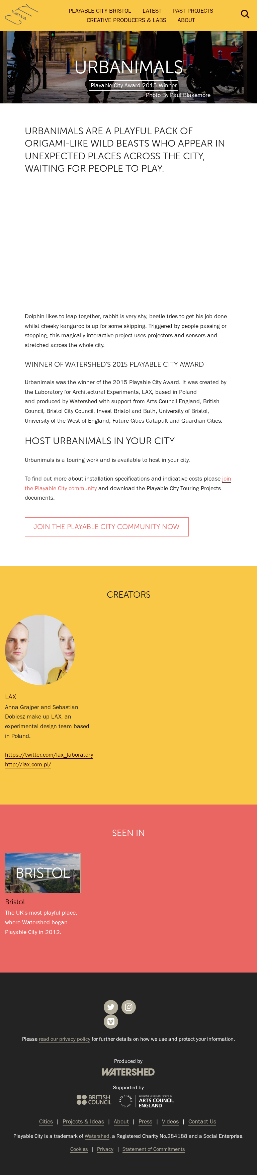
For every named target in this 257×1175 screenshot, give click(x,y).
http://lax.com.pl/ (28, 764)
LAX (10, 696)
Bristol (15, 902)
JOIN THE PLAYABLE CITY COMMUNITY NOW (106, 527)
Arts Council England (146, 1101)
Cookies (79, 1149)
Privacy (105, 1149)
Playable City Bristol (100, 10)
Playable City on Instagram (128, 1007)
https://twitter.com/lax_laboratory (49, 754)
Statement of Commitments (153, 1149)
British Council (94, 1100)
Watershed (128, 1072)
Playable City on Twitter (111, 1007)
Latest (152, 10)
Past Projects (193, 10)
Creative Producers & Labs (126, 20)
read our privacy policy (64, 1039)
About (186, 20)
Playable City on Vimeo (111, 1021)
